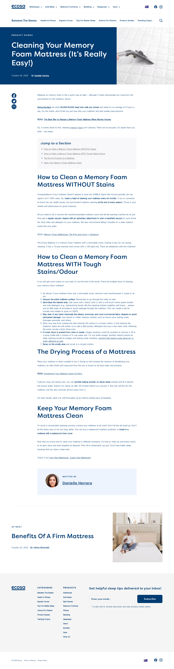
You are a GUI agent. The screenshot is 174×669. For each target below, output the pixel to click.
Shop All (66, 637)
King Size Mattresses (59, 457)
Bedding (87, 6)
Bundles (66, 628)
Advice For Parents (107, 20)
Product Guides (127, 20)
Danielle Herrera (41, 75)
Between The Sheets (24, 20)
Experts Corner (66, 20)
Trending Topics (145, 20)
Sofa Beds (49, 6)
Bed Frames (68, 601)
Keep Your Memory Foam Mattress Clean (63, 162)
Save (115, 6)
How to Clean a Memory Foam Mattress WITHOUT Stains (70, 149)
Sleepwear (102, 6)
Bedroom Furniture (69, 6)
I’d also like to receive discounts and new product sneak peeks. (121, 606)
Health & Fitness (48, 20)
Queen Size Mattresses (80, 457)
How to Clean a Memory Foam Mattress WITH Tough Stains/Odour (74, 153)
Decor (65, 623)
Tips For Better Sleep (85, 20)
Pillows (66, 610)
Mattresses (34, 6)
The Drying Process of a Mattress (59, 158)
